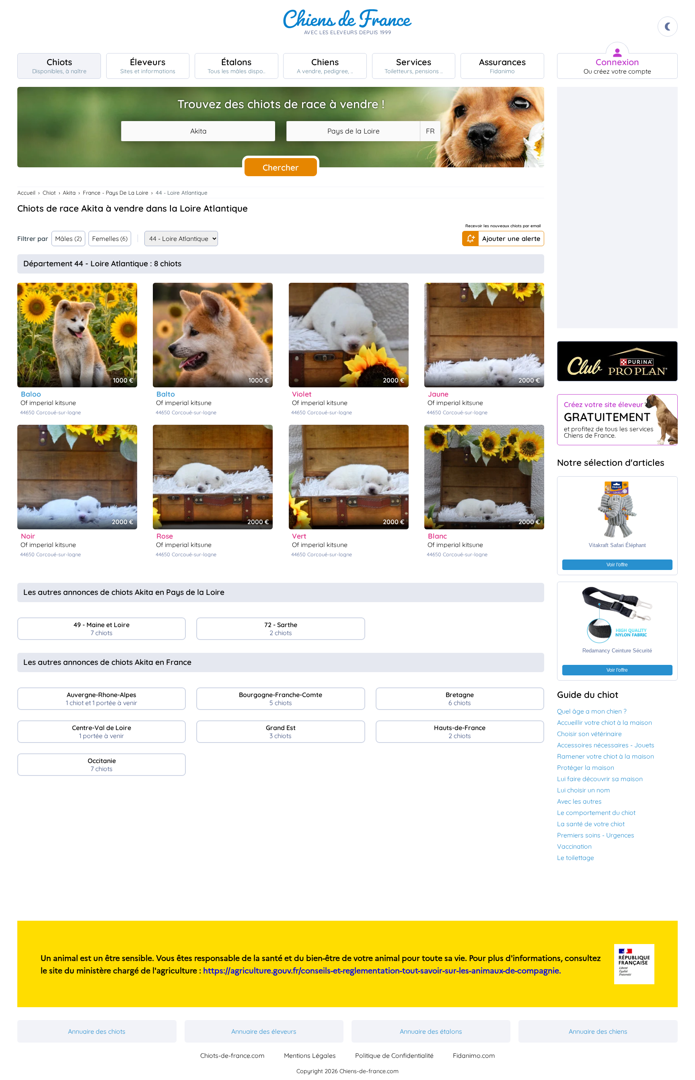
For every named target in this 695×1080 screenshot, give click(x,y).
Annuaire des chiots (96, 1031)
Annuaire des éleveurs (263, 1031)
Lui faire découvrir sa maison (600, 779)
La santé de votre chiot (591, 824)
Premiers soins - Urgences (595, 835)
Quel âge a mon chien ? (592, 711)
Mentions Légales (310, 1055)
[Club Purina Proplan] (617, 361)
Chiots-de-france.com (232, 1055)
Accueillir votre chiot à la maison (604, 722)
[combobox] (198, 131)
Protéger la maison (585, 767)
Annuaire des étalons (431, 1031)
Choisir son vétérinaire (589, 733)
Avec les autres (579, 801)
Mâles (68, 239)
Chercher (281, 167)
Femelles (110, 239)
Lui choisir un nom (583, 790)
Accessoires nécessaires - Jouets (605, 745)
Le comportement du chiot (596, 812)
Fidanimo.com (474, 1055)
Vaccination (574, 846)
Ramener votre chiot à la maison (605, 756)
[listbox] (430, 131)
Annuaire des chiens (598, 1031)
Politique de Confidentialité (394, 1055)
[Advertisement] (280, 851)
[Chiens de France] (347, 26)
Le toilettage (575, 857)
